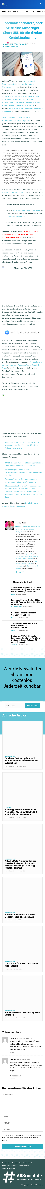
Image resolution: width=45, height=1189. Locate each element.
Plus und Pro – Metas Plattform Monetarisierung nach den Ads (20, 915)
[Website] (23, 572)
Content (14, 630)
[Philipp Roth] (8, 43)
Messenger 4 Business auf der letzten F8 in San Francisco (18, 84)
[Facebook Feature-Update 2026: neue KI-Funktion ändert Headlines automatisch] (6, 602)
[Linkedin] (20, 572)
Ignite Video (29, 554)
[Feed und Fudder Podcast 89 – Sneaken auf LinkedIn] (6, 615)
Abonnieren (32, 706)
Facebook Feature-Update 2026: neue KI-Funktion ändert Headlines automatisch (26, 602)
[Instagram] (16, 572)
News (13, 594)
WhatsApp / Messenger (10, 47)
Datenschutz (19, 566)
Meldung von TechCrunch (13, 192)
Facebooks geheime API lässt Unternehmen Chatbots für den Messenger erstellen (23, 472)
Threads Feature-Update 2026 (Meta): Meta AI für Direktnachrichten (24, 625)
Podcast (14, 617)
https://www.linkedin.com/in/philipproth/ (27, 526)
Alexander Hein (9, 1018)
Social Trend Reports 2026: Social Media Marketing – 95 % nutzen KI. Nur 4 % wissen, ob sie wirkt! (26, 589)
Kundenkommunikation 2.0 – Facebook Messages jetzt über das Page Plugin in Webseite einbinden (22, 445)
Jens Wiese (8, 920)
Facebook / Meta (8, 45)
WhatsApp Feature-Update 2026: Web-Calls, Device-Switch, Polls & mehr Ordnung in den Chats (21, 812)
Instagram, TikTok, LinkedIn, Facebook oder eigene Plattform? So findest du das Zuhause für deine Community (26, 639)
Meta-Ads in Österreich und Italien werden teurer (21, 964)
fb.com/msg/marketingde (16, 216)
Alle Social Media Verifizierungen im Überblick (22, 1013)
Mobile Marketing (21, 45)
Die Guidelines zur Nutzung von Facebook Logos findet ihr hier (22, 365)
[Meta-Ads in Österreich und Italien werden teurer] (22, 942)
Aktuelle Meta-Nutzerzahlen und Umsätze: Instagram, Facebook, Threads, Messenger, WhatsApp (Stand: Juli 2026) (20, 864)
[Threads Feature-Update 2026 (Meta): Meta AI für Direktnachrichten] (6, 625)
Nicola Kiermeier (10, 766)
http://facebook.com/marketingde (26, 210)
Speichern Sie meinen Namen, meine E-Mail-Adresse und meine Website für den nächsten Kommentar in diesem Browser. (21, 1137)
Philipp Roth (17, 43)
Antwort (12, 1052)
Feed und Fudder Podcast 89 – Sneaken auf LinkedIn (24, 614)
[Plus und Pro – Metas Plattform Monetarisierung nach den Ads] (22, 893)
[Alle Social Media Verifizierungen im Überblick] (22, 991)
